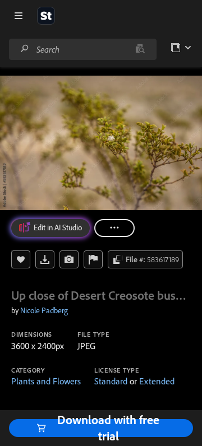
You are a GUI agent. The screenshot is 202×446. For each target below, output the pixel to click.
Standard (110, 381)
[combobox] (82, 49)
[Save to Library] (20, 259)
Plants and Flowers (46, 381)
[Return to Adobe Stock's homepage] (46, 16)
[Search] (25, 49)
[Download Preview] (44, 259)
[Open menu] (18, 16)
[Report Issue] (93, 259)
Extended (157, 381)
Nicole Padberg (44, 310)
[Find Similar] (69, 259)
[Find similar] (140, 49)
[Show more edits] (114, 228)
